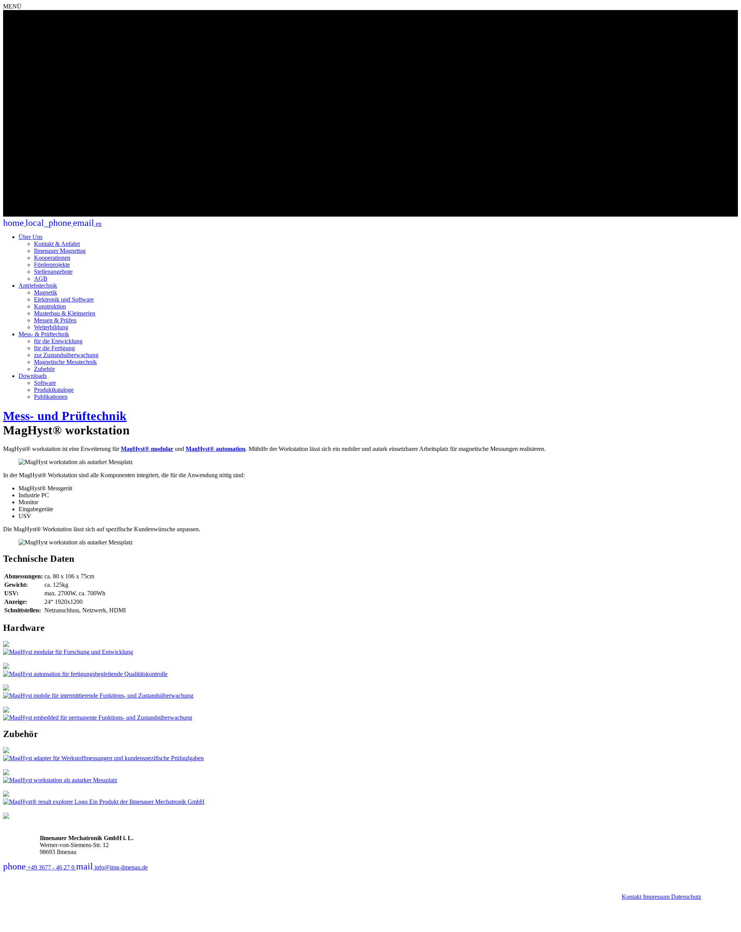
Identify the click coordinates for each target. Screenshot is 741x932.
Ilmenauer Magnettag (60, 250)
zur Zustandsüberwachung (66, 355)
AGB (40, 278)
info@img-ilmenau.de (112, 867)
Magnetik (45, 292)
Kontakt (632, 896)
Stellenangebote (53, 271)
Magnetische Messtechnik (65, 362)
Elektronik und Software (64, 299)
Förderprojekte (52, 264)
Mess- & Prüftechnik (44, 334)
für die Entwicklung (58, 341)
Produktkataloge (54, 389)
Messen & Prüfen (55, 320)
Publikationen (51, 396)
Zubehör (44, 369)
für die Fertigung (54, 348)
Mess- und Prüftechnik (65, 416)
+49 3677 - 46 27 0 (39, 867)
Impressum (657, 896)
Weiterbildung (51, 327)
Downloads (33, 376)
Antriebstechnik (38, 285)
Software (45, 383)
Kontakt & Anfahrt (57, 244)
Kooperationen (52, 257)
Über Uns (30, 237)
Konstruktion (50, 306)
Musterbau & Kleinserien (64, 313)
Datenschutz (686, 896)
